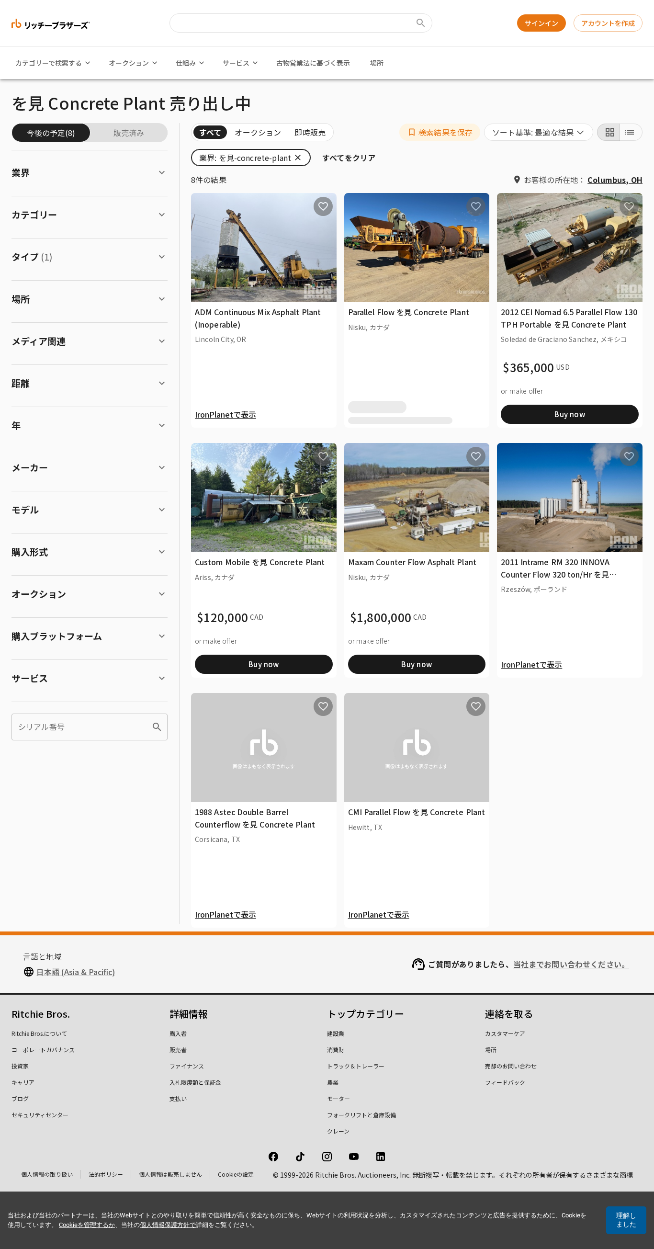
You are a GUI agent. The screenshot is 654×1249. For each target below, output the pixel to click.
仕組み (186, 63)
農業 (332, 1082)
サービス (236, 63)
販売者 (178, 1049)
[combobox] (538, 132)
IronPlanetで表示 (225, 414)
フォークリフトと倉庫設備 (361, 1115)
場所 (376, 63)
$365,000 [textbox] (528, 367)
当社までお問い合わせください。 (571, 964)
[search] (157, 727)
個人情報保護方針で (168, 1224)
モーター (338, 1098)
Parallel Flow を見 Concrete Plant (408, 312)
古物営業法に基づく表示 (313, 63)
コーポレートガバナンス (43, 1049)
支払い (178, 1098)
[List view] (631, 132)
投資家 (20, 1066)
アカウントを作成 (608, 23)
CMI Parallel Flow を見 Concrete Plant (416, 812)
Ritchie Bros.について (39, 1033)
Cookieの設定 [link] (236, 1174)
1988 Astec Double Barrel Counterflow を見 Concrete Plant (255, 818)
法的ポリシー (106, 1174)
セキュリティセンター (39, 1115)
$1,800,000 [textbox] (381, 617)
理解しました (626, 1220)
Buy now (569, 414)
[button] (439, 132)
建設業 (335, 1033)
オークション (129, 63)
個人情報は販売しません (170, 1174)
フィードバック (505, 1082)
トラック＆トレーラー (355, 1066)
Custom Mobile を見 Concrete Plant (260, 562)
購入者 (178, 1033)
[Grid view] (608, 132)
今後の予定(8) (51, 132)
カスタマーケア (505, 1033)
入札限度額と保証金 (195, 1082)
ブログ (20, 1098)
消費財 (335, 1049)
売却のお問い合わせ (511, 1066)
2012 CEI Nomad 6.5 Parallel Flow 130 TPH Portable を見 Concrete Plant (569, 318)
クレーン (338, 1131)
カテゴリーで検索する (48, 63)
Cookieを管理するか (87, 1224)
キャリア (22, 1082)
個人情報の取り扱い (47, 1174)
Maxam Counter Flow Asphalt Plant (412, 562)
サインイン (541, 23)
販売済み (128, 132)
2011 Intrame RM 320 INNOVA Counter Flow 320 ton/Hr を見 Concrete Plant (555, 574)
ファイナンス (186, 1066)
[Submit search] (421, 23)
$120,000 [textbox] (222, 617)
